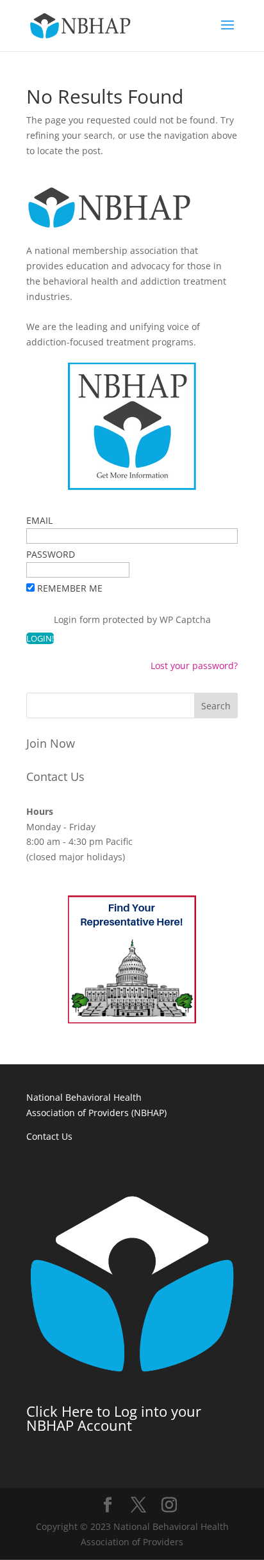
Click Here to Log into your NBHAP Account (113, 1418)
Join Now (50, 743)
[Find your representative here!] (132, 1020)
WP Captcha (185, 619)
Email (39, 520)
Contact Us (55, 776)
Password (50, 554)
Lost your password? (194, 665)
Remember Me (70, 588)
